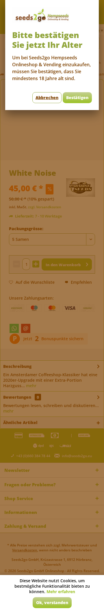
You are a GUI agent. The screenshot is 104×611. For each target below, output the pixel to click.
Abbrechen (47, 97)
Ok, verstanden (52, 602)
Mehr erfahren (61, 591)
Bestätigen (77, 97)
